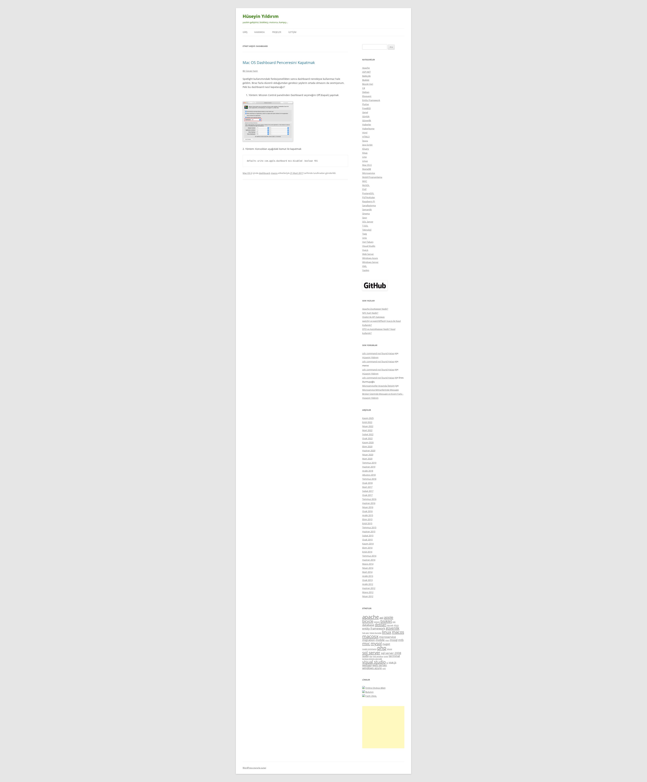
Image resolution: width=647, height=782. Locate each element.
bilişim (377, 622)
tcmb (386, 656)
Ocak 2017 (367, 495)
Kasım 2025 (368, 418)
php (381, 648)
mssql (393, 640)
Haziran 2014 (368, 559)
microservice (387, 637)
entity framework (373, 628)
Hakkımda (259, 32)
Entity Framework (371, 100)
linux (386, 632)
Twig (364, 233)
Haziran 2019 (368, 466)
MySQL (365, 185)
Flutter (365, 104)
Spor (364, 217)
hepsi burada (375, 633)
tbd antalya (378, 656)
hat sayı (365, 633)
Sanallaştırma (369, 205)
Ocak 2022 (367, 438)
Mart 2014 (367, 572)
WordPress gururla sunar (254, 767)
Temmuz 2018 (369, 478)
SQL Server (367, 221)
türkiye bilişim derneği (372, 659)
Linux (365, 160)
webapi (367, 665)
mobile (380, 640)
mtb (401, 640)
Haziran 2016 (368, 503)
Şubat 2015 (367, 535)
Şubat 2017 (367, 491)
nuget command (369, 649)
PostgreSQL (368, 193)
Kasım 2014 (368, 543)
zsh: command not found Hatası (378, 353)
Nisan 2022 (367, 426)
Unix (364, 237)
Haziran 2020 (368, 450)
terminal (394, 656)
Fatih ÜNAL (371, 695)
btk (394, 622)
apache (370, 616)
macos (274, 173)
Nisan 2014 (367, 567)
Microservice (368, 173)
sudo (365, 656)
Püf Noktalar (368, 197)
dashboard (264, 173)
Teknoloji (366, 229)
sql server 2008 (391, 653)
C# (363, 88)
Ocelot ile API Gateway (373, 316)
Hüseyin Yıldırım (261, 16)
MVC (364, 181)
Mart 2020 (367, 458)
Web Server (368, 254)
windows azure (372, 668)
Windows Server (370, 262)
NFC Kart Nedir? (370, 312)
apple (388, 617)
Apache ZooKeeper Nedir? (375, 308)
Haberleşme (368, 128)
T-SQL (365, 225)
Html (364, 132)
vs (387, 663)
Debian (365, 92)
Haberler (366, 124)
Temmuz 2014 (369, 555)
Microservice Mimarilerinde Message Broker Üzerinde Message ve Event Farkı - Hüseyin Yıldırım (382, 393)
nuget (386, 644)
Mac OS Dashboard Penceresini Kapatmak (279, 62)
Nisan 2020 (367, 454)
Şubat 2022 (367, 434)
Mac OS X (247, 173)
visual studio (374, 662)
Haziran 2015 (368, 531)
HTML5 (365, 136)
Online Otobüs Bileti (375, 687)
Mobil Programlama (372, 177)
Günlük (365, 116)
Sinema (366, 213)
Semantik (367, 209)
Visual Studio (368, 245)
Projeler (276, 32)
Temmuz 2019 (369, 462)
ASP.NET (366, 71)
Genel (365, 112)
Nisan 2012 (367, 596)
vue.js (392, 662)
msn (387, 640)
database (368, 625)
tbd (370, 656)
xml (384, 668)
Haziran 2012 (368, 588)
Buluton (369, 691)
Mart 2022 (367, 430)
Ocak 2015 (367, 539)
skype (389, 649)
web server (379, 665)
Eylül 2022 (367, 422)
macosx (370, 636)
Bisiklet (365, 79)
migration (368, 640)
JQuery (365, 148)
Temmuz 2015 (369, 527)
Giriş (245, 32)
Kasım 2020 (368, 442)
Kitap (364, 152)
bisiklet (386, 621)
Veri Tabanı (367, 241)
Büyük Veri (367, 84)
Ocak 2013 (367, 580)
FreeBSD (366, 108)
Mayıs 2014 (367, 563)
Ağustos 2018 (369, 474)
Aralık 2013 (367, 576)
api (381, 618)
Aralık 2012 (367, 584)
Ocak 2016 (367, 511)
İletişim (292, 32)
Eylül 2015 (367, 523)
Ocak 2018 (367, 482)
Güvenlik (366, 120)
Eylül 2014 (367, 551)
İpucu (365, 140)
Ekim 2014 (367, 547)
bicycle (367, 621)
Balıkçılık (366, 75)
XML (364, 266)
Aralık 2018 (367, 470)
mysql (376, 643)
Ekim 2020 (367, 446)
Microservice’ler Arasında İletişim (378, 385)
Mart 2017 (367, 486)
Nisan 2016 (367, 507)
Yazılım (365, 270)
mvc (366, 643)
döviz (396, 625)
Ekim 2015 (367, 519)
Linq (364, 156)
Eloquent (366, 96)
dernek (390, 625)
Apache (366, 67)
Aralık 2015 (367, 515)
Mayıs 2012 (367, 592)
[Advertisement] (383, 727)
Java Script (367, 144)
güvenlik (392, 628)
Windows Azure (370, 258)
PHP (364, 189)
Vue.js (365, 250)
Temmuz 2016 (369, 499)
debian (380, 624)
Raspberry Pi (368, 201)
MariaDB (366, 169)
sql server (371, 652)
